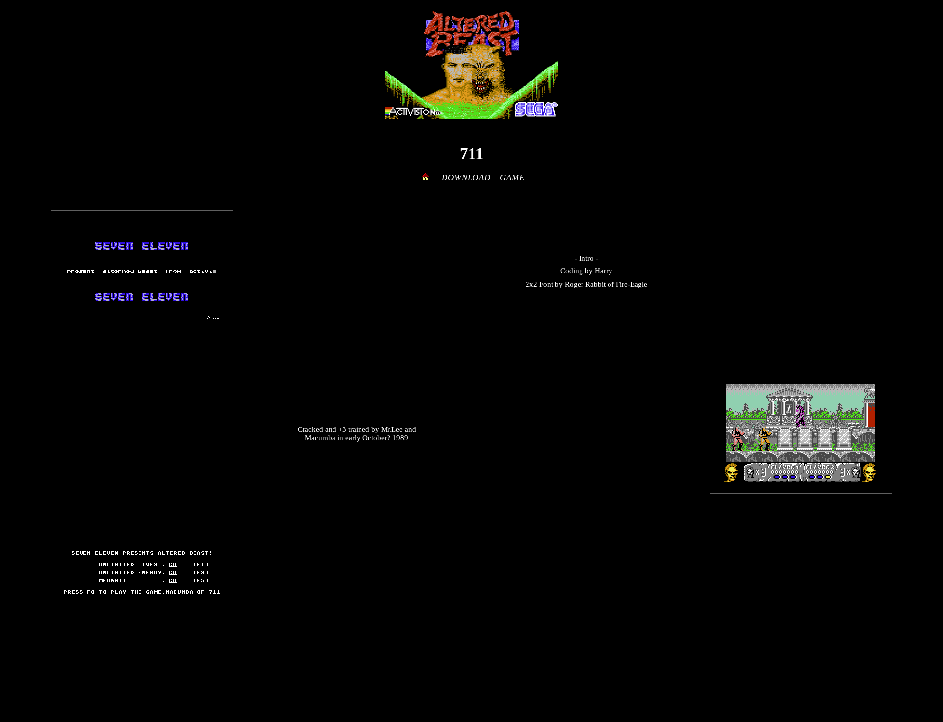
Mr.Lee (392, 429)
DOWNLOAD (466, 177)
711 (472, 153)
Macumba (320, 438)
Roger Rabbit (585, 284)
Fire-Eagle (631, 284)
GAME (512, 177)
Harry (603, 271)
